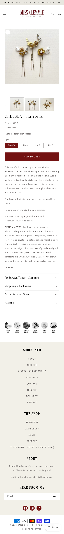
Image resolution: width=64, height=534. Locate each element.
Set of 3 (11, 145)
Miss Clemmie (26, 525)
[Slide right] (58, 105)
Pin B (37, 145)
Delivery (32, 396)
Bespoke (32, 365)
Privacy (32, 402)
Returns (32, 390)
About (32, 359)
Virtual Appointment (32, 371)
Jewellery (32, 428)
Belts (32, 435)
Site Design (42, 525)
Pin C (50, 145)
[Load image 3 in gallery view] (47, 104)
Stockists (32, 377)
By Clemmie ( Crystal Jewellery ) (32, 447)
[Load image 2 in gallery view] (32, 104)
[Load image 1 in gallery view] (17, 104)
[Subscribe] (54, 496)
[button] (4, 13)
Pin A (25, 145)
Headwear (32, 422)
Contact (32, 383)
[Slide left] (5, 105)
